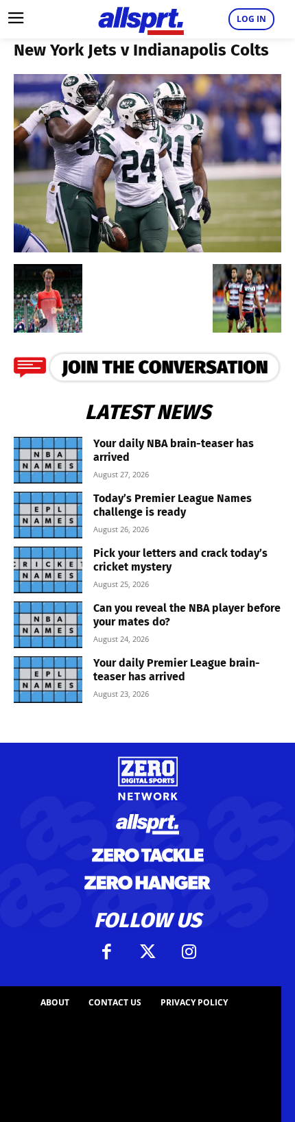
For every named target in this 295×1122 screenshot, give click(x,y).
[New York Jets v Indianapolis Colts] (147, 248)
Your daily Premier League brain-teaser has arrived (176, 669)
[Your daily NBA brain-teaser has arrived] (48, 460)
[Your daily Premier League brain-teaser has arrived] (48, 680)
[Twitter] (147, 952)
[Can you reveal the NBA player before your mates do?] (48, 625)
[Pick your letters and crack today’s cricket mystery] (48, 570)
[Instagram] (189, 952)
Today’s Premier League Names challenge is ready (172, 505)
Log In (251, 19)
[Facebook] (106, 952)
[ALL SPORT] (140, 19)
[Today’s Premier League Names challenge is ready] (48, 515)
